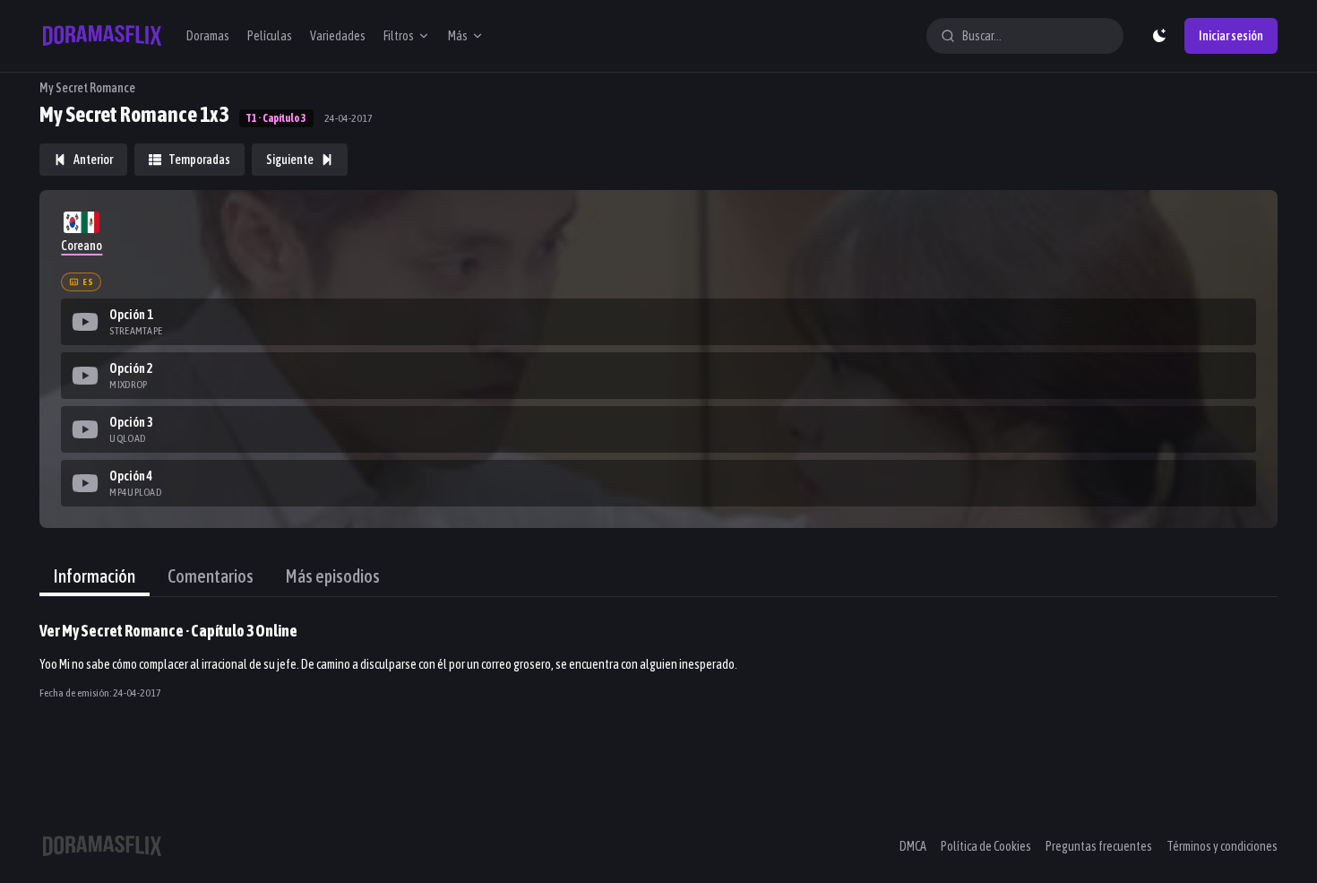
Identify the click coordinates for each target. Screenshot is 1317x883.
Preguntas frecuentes (1099, 846)
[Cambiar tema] (1159, 36)
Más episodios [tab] (333, 576)
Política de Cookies (986, 846)
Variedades (338, 36)
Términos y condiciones (1222, 846)
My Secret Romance (87, 88)
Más (458, 36)
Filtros (398, 36)
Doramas (207, 36)
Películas (269, 36)
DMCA (913, 846)
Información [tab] (94, 576)
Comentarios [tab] (211, 576)
